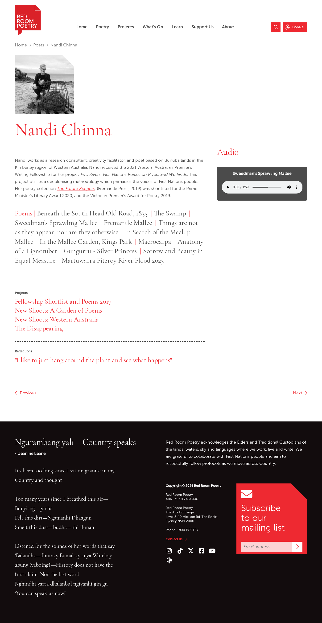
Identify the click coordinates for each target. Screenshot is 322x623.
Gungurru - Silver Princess (101, 251)
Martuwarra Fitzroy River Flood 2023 (113, 260)
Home (21, 45)
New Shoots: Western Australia (57, 319)
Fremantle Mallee (128, 222)
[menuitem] (81, 27)
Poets (38, 45)
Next (299, 393)
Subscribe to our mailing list (263, 518)
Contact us (174, 539)
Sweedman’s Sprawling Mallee (56, 222)
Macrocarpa (154, 241)
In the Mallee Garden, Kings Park (86, 241)
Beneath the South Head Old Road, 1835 (92, 213)
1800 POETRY (187, 530)
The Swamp (170, 213)
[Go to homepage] (28, 20)
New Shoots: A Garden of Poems (58, 310)
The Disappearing (39, 328)
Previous (26, 393)
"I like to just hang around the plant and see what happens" (93, 360)
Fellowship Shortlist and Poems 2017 (63, 301)
